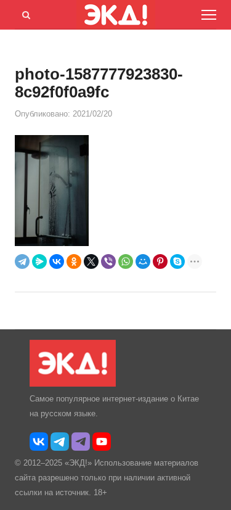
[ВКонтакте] (56, 261)
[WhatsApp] (125, 261)
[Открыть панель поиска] (24, 13)
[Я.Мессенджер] (39, 261)
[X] (91, 261)
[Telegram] (22, 261)
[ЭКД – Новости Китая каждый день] (73, 384)
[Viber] (108, 261)
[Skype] (177, 261)
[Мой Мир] (143, 261)
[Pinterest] (160, 261)
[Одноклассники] (74, 261)
